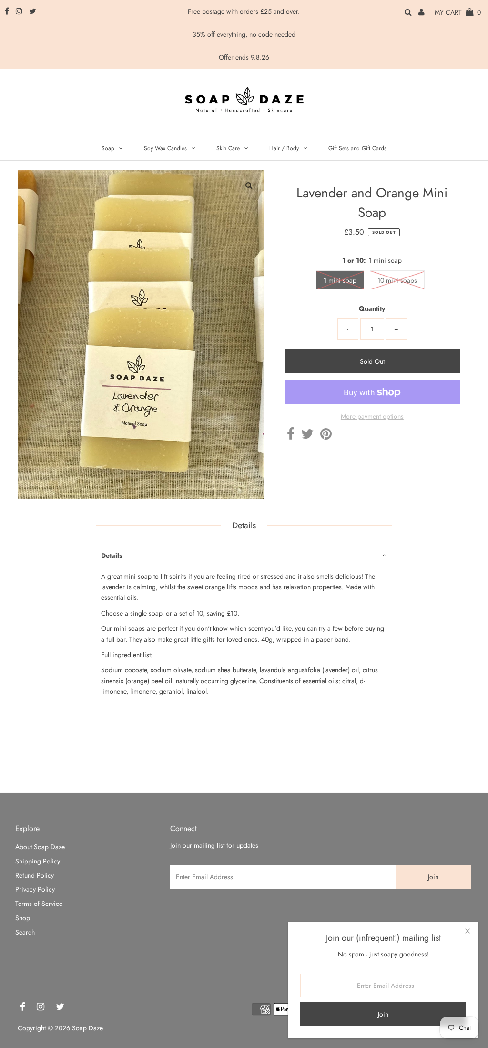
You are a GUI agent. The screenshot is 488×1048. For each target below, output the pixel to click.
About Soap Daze (40, 847)
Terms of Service (38, 903)
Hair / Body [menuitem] (284, 148)
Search (25, 932)
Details (111, 555)
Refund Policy (34, 875)
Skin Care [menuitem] (228, 148)
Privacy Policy (35, 889)
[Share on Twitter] (307, 436)
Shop (22, 918)
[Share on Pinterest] (326, 436)
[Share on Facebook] (291, 436)
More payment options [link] (372, 416)
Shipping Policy (37, 861)
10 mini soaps (397, 280)
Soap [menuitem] (108, 148)
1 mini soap (340, 280)
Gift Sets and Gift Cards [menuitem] (357, 148)
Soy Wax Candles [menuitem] (165, 148)
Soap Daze (87, 1028)
